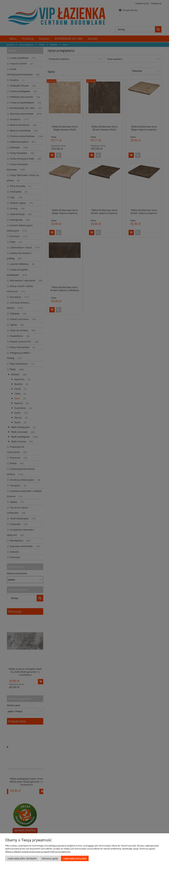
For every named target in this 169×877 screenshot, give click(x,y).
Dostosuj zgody (50, 858)
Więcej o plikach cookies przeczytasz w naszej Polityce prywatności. (38, 851)
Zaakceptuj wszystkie (74, 858)
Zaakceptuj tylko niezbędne (22, 858)
